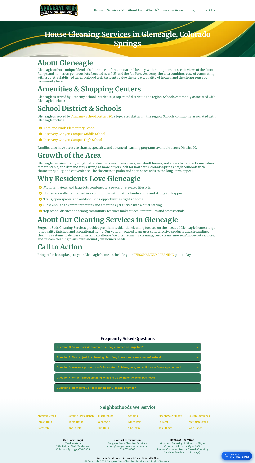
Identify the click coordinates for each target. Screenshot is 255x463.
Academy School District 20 (91, 116)
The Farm (134, 427)
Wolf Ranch (195, 427)
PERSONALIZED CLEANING (153, 255)
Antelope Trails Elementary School (69, 128)
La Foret (163, 421)
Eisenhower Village (170, 415)
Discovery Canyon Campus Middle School (74, 134)
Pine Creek (74, 427)
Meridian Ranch (198, 421)
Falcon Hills (44, 421)
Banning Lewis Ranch (81, 415)
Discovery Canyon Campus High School (72, 140)
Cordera (133, 415)
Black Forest (105, 415)
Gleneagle (104, 421)
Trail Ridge (165, 427)
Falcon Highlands (199, 415)
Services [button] (114, 10)
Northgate (43, 427)
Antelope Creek (46, 415)
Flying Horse (75, 421)
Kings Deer (135, 421)
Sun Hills (103, 427)
